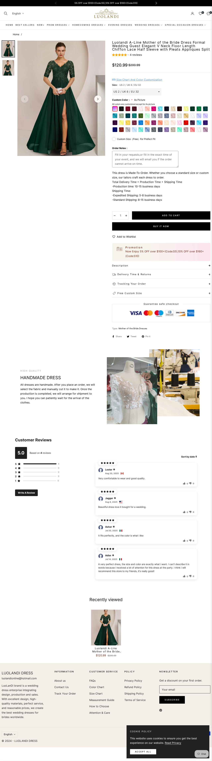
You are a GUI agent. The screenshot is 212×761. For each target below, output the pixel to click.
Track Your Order (65, 693)
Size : (126, 85)
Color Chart (96, 687)
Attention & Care (99, 712)
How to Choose (99, 706)
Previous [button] (24, 99)
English (16, 13)
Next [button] (98, 99)
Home (16, 34)
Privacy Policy (133, 680)
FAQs (92, 680)
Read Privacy (173, 742)
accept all (143, 751)
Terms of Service (135, 700)
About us (60, 680)
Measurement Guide (101, 700)
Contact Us (61, 687)
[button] (6, 13)
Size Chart (96, 693)
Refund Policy (133, 687)
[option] (61, 98)
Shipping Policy (134, 693)
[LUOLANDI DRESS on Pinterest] (160, 710)
